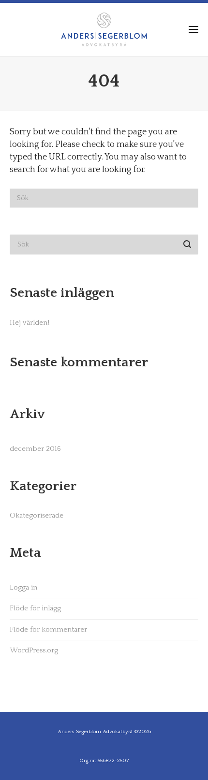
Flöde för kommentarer (48, 629)
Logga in (23, 587)
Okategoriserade (36, 515)
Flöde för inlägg (35, 608)
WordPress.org (34, 650)
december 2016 (35, 449)
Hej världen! (29, 322)
